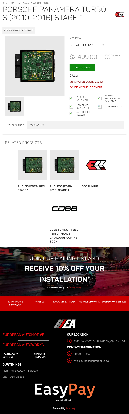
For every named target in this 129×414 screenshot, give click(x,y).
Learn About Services (10, 355)
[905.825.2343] (69, 353)
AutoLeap (71, 408)
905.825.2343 (94, 81)
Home (5, 3)
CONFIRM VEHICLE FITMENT (86, 87)
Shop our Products (40, 355)
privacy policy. (75, 287)
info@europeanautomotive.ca (91, 361)
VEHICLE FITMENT (16, 125)
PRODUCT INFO (37, 125)
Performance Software (18, 30)
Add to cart (82, 67)
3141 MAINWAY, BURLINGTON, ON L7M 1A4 (99, 341)
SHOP (11, 3)
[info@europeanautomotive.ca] (69, 360)
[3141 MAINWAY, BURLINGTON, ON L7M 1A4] (69, 341)
